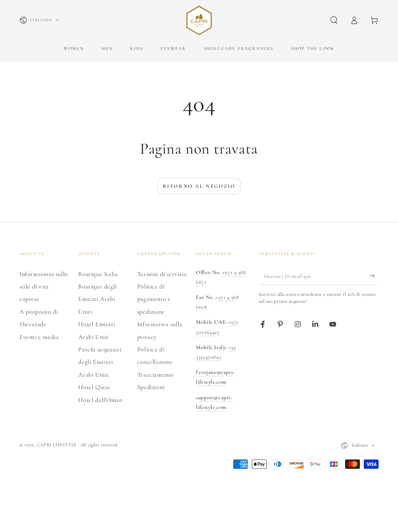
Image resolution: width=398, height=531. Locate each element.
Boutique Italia (98, 274)
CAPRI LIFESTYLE (57, 444)
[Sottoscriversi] (374, 276)
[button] (334, 20)
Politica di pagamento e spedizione (154, 299)
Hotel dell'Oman (100, 400)
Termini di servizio (162, 274)
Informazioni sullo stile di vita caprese (43, 286)
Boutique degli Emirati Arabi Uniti (97, 299)
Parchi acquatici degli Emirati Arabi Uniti (100, 362)
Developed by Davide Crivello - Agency (65, 455)
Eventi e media (39, 337)
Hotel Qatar (94, 387)
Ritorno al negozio (199, 186)
